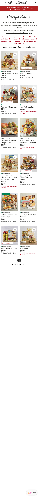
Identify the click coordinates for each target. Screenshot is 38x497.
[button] (19, 8)
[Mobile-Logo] (17, 3)
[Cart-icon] (36, 3)
